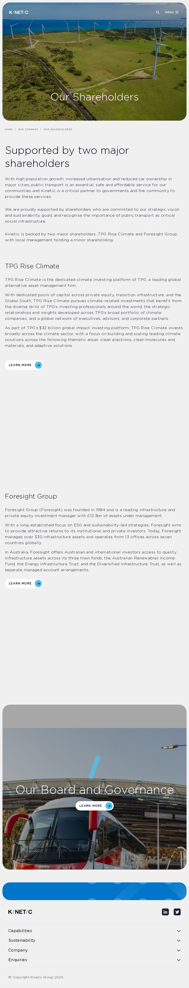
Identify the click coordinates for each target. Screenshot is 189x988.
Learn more (20, 365)
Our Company (28, 130)
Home (9, 130)
